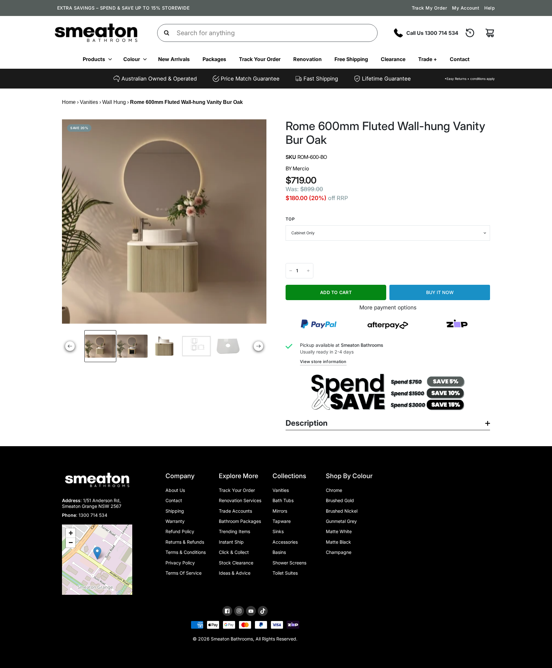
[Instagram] (239, 611)
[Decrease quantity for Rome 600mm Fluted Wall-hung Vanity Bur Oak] (290, 270)
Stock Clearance (236, 562)
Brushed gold (340, 500)
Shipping (174, 511)
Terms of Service (183, 573)
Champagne (338, 552)
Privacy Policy (180, 562)
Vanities (89, 102)
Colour (131, 59)
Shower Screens (289, 562)
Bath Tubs (283, 500)
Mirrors (279, 511)
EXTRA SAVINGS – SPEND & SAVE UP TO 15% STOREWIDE (123, 8)
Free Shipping (351, 59)
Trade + (427, 59)
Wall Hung (114, 102)
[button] (97, 553)
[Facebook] (227, 611)
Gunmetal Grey (341, 521)
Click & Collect (234, 552)
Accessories (285, 542)
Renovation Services (240, 500)
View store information (323, 361)
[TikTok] (262, 611)
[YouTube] (251, 611)
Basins (279, 552)
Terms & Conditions (185, 552)
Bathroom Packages (240, 521)
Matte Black (338, 542)
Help (489, 8)
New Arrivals (174, 59)
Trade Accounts (235, 511)
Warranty (175, 521)
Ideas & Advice (234, 573)
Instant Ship (231, 542)
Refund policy (179, 531)
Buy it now (440, 292)
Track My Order (429, 8)
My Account (465, 8)
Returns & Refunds (184, 542)
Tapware (281, 521)
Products (94, 59)
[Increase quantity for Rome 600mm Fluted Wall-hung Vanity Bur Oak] (308, 270)
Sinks (278, 531)
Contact (460, 59)
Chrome (334, 490)
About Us (175, 490)
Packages (214, 59)
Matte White (339, 531)
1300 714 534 (93, 515)
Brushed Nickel (341, 511)
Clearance (393, 59)
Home (69, 102)
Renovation (307, 59)
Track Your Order (259, 59)
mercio (301, 168)
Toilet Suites (285, 573)
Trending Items (234, 531)
